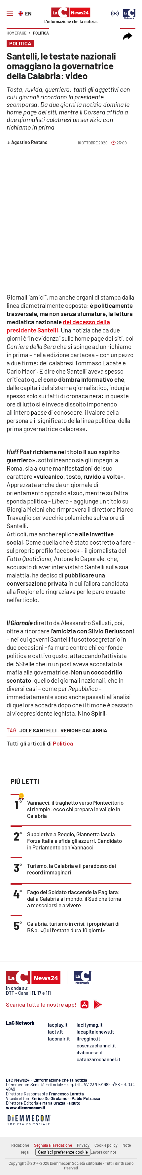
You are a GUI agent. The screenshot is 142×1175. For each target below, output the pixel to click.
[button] (127, 36)
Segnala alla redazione (53, 1145)
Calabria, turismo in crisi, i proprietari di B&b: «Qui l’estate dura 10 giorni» (73, 926)
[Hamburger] (10, 13)
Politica (41, 33)
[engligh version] (21, 13)
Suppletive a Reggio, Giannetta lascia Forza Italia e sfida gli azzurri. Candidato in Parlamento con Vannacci (74, 840)
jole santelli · (39, 730)
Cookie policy (106, 1145)
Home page (16, 33)
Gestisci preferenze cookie (63, 1152)
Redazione (20, 1145)
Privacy (83, 1145)
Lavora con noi (103, 1152)
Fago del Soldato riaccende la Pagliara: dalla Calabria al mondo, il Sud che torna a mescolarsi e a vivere (74, 898)
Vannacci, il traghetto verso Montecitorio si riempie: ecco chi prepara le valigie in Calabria (75, 809)
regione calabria (83, 730)
